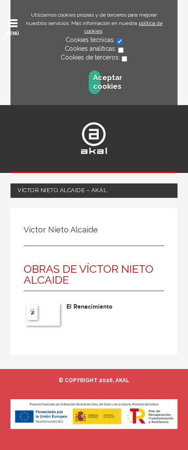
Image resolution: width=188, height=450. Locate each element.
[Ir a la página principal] (94, 138)
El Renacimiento (89, 306)
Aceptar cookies (97, 82)
